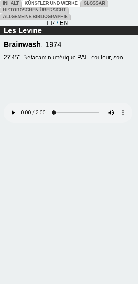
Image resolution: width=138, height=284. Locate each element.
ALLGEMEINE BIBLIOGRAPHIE (35, 16)
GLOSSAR (94, 3)
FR (51, 23)
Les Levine (23, 30)
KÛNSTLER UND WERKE (51, 3)
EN (64, 23)
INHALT (11, 3)
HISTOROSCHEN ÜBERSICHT (34, 9)
